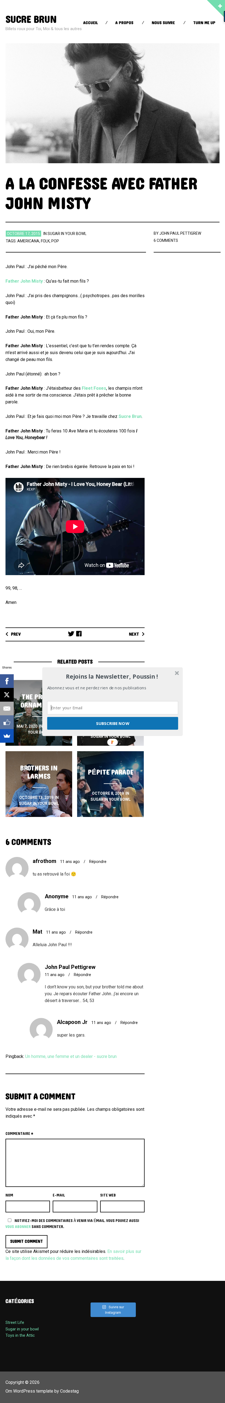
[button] (112, 676)
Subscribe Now (112, 723)
